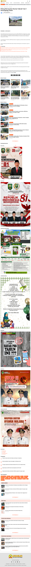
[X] (14, 75)
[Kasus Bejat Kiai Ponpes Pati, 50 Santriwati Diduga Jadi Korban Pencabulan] (3, 529)
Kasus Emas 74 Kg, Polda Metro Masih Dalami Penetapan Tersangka (14, 520)
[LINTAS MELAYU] (3, 1)
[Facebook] (13, 75)
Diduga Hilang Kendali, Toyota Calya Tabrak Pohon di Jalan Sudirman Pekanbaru (16, 502)
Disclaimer (23, 563)
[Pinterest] (18, 75)
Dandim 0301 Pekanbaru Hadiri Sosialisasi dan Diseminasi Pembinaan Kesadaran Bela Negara (15, 47)
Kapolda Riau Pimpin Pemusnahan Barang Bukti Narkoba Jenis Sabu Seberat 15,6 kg (14, 51)
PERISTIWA (22, 2)
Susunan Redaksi (12, 563)
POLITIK (11, 2)
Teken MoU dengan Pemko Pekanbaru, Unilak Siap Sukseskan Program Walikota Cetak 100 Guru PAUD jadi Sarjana (17, 542)
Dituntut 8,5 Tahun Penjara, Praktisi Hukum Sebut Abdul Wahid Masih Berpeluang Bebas (16, 525)
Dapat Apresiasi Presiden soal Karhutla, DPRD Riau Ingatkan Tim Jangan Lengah (15, 87)
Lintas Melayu (19, 565)
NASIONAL (7, 2)
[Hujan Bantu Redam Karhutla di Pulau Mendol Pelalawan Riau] (3, 511)
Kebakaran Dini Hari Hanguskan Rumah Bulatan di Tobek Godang (14, 506)
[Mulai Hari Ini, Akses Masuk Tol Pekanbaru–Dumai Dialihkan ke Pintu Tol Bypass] (5, 82)
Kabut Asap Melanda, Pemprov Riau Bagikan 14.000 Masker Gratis (11, 461)
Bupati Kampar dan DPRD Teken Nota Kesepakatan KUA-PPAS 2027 (11, 467)
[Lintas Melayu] (15, 556)
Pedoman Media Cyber (19, 563)
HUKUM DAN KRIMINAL (16, 2)
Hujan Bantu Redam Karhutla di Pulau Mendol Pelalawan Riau (13, 510)
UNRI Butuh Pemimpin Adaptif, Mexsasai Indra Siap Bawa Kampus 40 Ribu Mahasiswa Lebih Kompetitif (17, 538)
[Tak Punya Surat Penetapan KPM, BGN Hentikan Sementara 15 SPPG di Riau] (5, 93)
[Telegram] (16, 75)
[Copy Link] (11, 75)
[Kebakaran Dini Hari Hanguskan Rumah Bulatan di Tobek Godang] (3, 508)
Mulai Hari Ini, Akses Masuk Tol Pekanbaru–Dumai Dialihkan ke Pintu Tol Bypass (5, 87)
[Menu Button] (29, 1)
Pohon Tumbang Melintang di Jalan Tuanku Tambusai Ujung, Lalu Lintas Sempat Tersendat (15, 98)
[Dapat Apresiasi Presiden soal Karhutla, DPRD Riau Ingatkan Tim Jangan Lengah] (15, 82)
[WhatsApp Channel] (19, 562)
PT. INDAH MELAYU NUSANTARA (11, 565)
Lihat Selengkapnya (15, 497)
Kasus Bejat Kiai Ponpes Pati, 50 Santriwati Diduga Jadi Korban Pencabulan (15, 528)
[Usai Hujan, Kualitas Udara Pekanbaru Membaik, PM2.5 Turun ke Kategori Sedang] (25, 93)
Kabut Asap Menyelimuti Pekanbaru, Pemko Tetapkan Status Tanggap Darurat (25, 87)
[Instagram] (11, 562)
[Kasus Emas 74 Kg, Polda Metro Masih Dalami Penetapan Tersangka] (3, 521)
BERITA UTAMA (3, 2)
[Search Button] (27, 1)
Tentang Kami (8, 563)
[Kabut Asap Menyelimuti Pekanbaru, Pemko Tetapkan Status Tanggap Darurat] (25, 82)
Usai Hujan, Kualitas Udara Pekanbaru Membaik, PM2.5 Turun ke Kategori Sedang (25, 98)
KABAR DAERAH (27, 2)
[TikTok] (15, 562)
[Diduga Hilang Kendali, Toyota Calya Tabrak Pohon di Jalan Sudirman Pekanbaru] (3, 504)
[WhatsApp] (19, 75)
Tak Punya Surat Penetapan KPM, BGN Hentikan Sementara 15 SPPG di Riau (5, 98)
